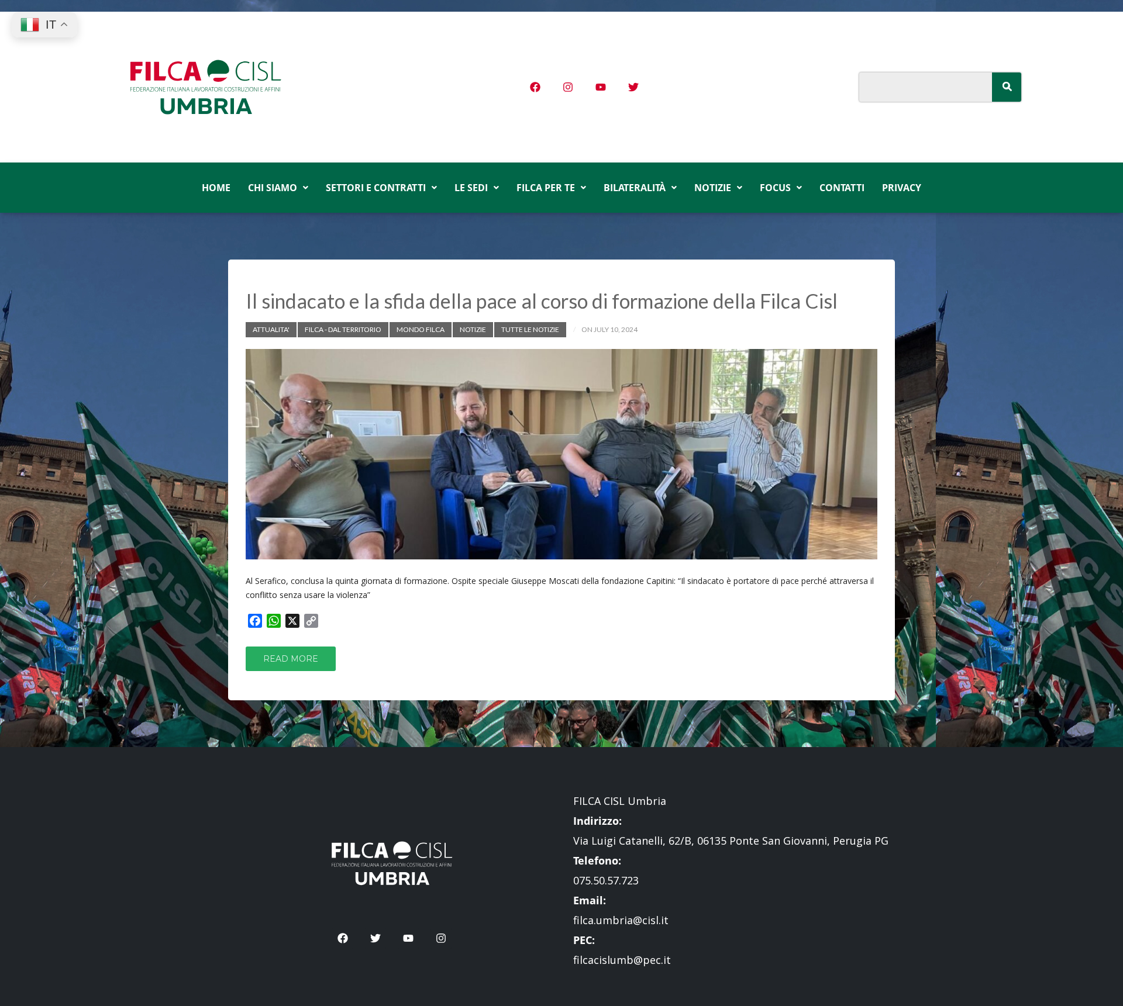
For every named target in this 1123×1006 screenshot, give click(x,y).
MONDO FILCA (421, 329)
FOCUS (775, 187)
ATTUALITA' (271, 329)
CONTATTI (841, 187)
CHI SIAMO (272, 187)
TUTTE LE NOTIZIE (530, 329)
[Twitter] (633, 87)
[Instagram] (567, 87)
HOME (216, 187)
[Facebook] (535, 87)
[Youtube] (600, 87)
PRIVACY (901, 187)
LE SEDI (471, 187)
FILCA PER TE (545, 187)
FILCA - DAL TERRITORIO (343, 329)
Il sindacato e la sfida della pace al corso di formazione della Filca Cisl (542, 301)
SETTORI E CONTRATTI (376, 187)
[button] (278, 187)
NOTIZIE (712, 187)
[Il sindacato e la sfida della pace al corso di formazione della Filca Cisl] (561, 454)
